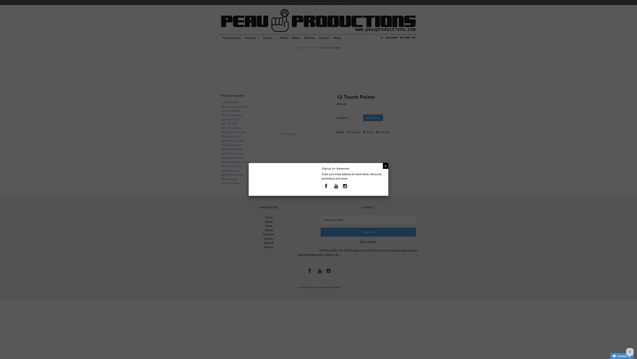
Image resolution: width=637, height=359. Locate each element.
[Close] (385, 166)
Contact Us (623, 356)
